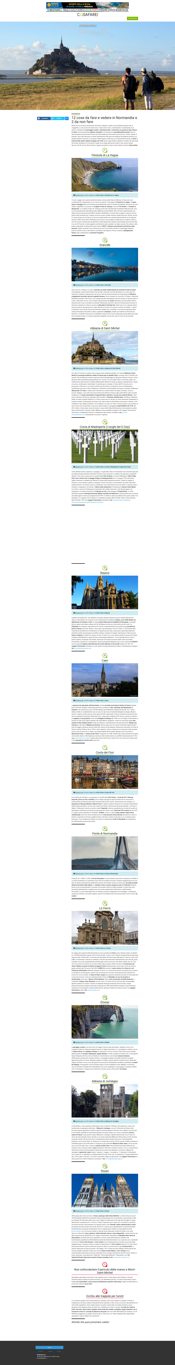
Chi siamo (40, 1351)
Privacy (59, 1351)
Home (49, 1347)
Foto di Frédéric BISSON (132, 943)
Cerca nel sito (132, 18)
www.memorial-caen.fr (82, 738)
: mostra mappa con (97, 195)
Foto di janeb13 (134, 695)
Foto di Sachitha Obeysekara (130, 608)
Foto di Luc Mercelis (133, 869)
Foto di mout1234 (133, 1206)
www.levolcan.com (94, 990)
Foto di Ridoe (134, 363)
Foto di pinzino (171, 109)
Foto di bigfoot (134, 1037)
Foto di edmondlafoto (132, 787)
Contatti (50, 1351)
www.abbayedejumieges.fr (114, 1159)
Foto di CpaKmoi (134, 190)
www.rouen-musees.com (121, 1257)
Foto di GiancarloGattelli (132, 462)
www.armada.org (77, 1231)
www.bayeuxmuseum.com (83, 648)
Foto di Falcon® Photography (130, 280)
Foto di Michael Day (133, 1116)
